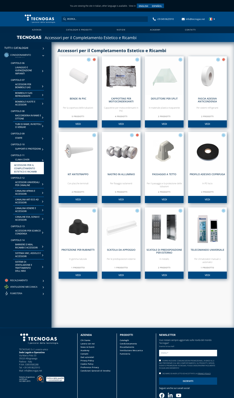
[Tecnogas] (39, 346)
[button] (212, 19)
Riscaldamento (127, 347)
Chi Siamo (85, 340)
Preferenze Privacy (90, 367)
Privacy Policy (87, 360)
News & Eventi (88, 347)
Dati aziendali (87, 357)
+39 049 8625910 (165, 19)
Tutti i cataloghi (16, 48)
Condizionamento (128, 343)
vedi (78, 123)
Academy (155, 29)
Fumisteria (125, 354)
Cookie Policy (87, 364)
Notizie (121, 29)
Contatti (190, 29)
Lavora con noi (88, 343)
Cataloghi (124, 340)
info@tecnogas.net (195, 19)
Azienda (37, 29)
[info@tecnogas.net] (183, 19)
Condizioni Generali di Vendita (95, 370)
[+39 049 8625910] (154, 19)
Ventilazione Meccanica (131, 350)
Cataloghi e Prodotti (79, 29)
